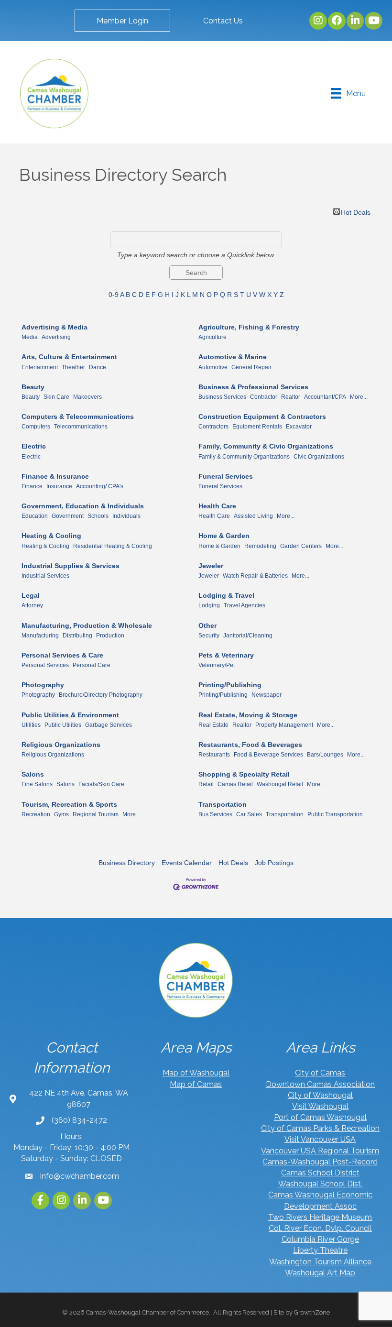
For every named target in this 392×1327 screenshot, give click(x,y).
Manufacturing (40, 635)
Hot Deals (355, 211)
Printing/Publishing (229, 685)
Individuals (126, 516)
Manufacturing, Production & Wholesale (87, 625)
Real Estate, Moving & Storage (247, 715)
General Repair (251, 367)
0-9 (114, 294)
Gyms (61, 814)
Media (30, 337)
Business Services (222, 397)
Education (35, 516)
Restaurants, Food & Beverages (250, 744)
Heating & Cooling (51, 535)
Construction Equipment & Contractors (262, 416)
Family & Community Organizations (244, 456)
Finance (32, 486)
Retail (206, 784)
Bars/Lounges (325, 754)
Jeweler (210, 566)
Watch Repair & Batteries (255, 575)
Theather (73, 367)
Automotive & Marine (232, 357)
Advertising (56, 337)
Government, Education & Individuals (83, 506)
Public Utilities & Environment (70, 715)
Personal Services (45, 665)
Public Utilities (62, 725)
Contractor (263, 397)
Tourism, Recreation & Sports (69, 804)
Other (207, 625)
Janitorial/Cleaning (247, 635)
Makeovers (87, 397)
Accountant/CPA (325, 397)
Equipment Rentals (257, 426)
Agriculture (212, 337)
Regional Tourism (96, 814)
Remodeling (260, 546)
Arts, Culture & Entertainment (69, 357)
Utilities (31, 725)
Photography (43, 685)
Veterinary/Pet (216, 665)
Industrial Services (45, 575)
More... (359, 397)
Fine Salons (37, 784)
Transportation (222, 804)
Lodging (209, 605)
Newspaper (266, 694)
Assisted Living (253, 516)
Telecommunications (81, 426)
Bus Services (215, 814)
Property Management (284, 725)
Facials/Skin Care (101, 784)
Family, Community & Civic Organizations (265, 446)
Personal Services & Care (62, 655)
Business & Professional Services (253, 387)
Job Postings (274, 862)
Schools (98, 516)
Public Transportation (335, 814)
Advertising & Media (54, 327)
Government (68, 516)
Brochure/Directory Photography (100, 694)
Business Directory (126, 862)
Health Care (217, 506)
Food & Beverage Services (268, 754)
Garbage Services (108, 725)
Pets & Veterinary (226, 655)
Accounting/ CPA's (99, 486)
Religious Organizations (61, 744)
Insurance (59, 486)
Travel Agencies (244, 605)
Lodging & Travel (226, 595)
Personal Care (91, 665)
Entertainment (40, 367)
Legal (31, 595)
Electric (34, 446)
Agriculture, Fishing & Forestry (248, 327)
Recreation (36, 814)
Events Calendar (187, 862)
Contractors (213, 426)
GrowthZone (312, 1312)
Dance (97, 367)
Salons (33, 774)
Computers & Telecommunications (78, 416)
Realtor (290, 397)
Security (208, 635)
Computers (36, 426)
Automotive (213, 367)
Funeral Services (225, 476)
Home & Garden (224, 535)
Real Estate (213, 725)
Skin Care (56, 397)
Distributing (77, 635)
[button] (122, 21)
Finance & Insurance (55, 476)
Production (110, 635)
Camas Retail (235, 784)
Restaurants (214, 754)
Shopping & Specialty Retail (244, 774)
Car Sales (249, 814)
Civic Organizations (319, 456)
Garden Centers (301, 546)
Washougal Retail (280, 784)
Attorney (32, 605)
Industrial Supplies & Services (71, 566)
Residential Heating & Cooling (112, 546)
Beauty (33, 387)
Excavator (299, 426)
